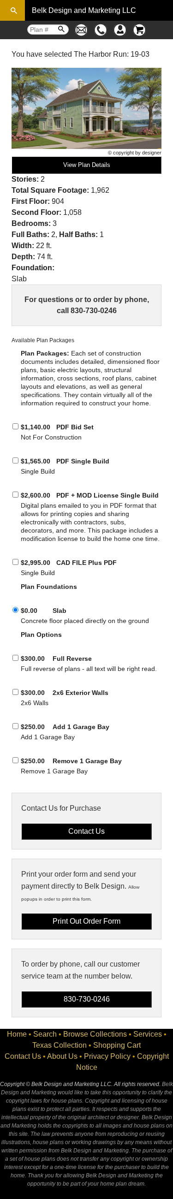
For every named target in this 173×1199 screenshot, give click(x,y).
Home (17, 1034)
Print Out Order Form (86, 921)
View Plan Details (86, 164)
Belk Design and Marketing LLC (84, 10)
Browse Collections (95, 1034)
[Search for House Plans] (12, 10)
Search (45, 1034)
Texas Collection (59, 1045)
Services (147, 1034)
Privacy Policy (107, 1056)
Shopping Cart (117, 1045)
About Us (62, 1056)
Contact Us (23, 1056)
